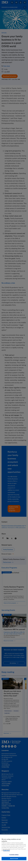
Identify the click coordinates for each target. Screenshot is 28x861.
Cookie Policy (6, 850)
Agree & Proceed (14, 858)
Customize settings (14, 854)
